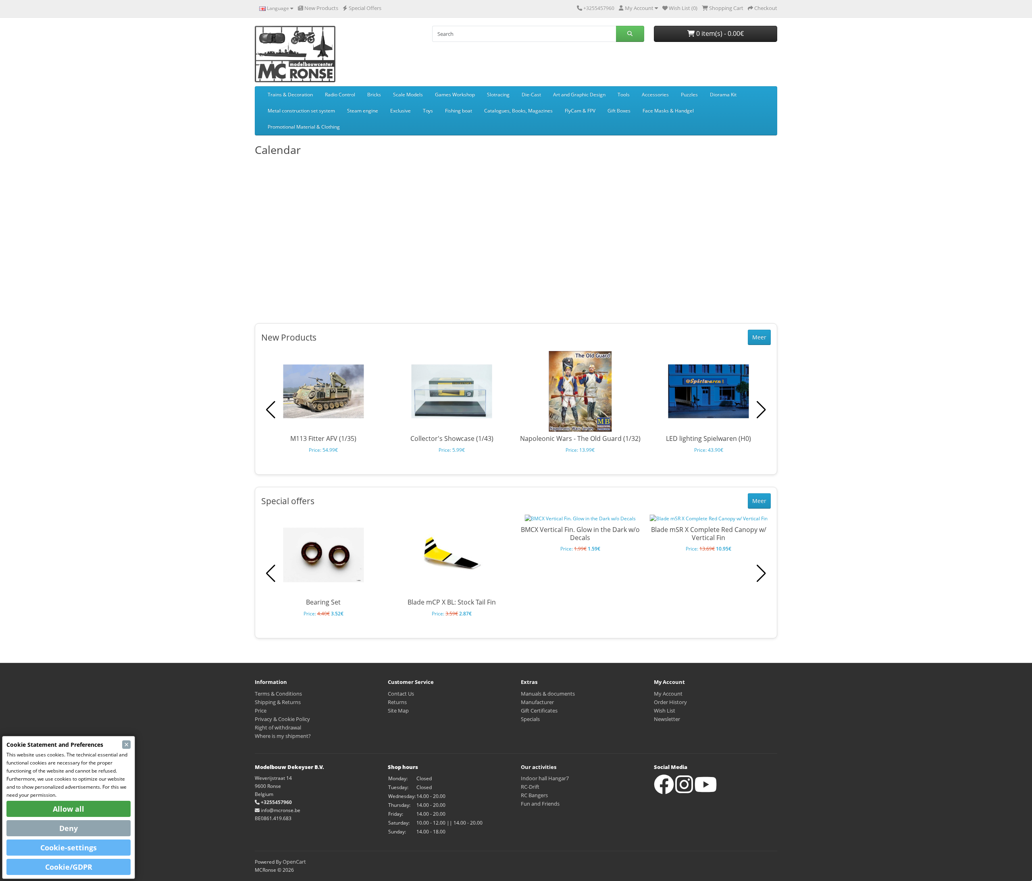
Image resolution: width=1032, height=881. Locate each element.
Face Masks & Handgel (668, 110)
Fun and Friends (540, 803)
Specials (530, 719)
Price (260, 710)
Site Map (398, 710)
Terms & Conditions (278, 693)
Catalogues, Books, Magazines (518, 110)
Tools (624, 94)
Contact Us (401, 693)
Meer (759, 337)
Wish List (664, 710)
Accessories (655, 94)
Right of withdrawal (278, 727)
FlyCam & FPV (580, 110)
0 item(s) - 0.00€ (719, 33)
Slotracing (498, 94)
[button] (761, 410)
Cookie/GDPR (68, 867)
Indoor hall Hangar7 (545, 778)
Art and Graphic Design (579, 94)
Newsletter (667, 719)
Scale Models (408, 94)
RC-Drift (530, 786)
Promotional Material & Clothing (304, 126)
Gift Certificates (539, 710)
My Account (668, 693)
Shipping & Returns (278, 702)
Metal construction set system (301, 110)
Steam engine (362, 110)
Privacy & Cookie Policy (282, 719)
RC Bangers (534, 795)
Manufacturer (537, 702)
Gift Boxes (619, 110)
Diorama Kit (723, 94)
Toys (428, 110)
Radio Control (340, 94)
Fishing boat (458, 110)
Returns (397, 702)
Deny (68, 828)
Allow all (68, 809)
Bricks (374, 94)
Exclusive (400, 110)
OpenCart (294, 861)
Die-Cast (531, 94)
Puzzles (689, 94)
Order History (670, 702)
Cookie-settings (68, 847)
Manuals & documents (548, 693)
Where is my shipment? (283, 736)
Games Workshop (455, 94)
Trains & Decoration (290, 94)
